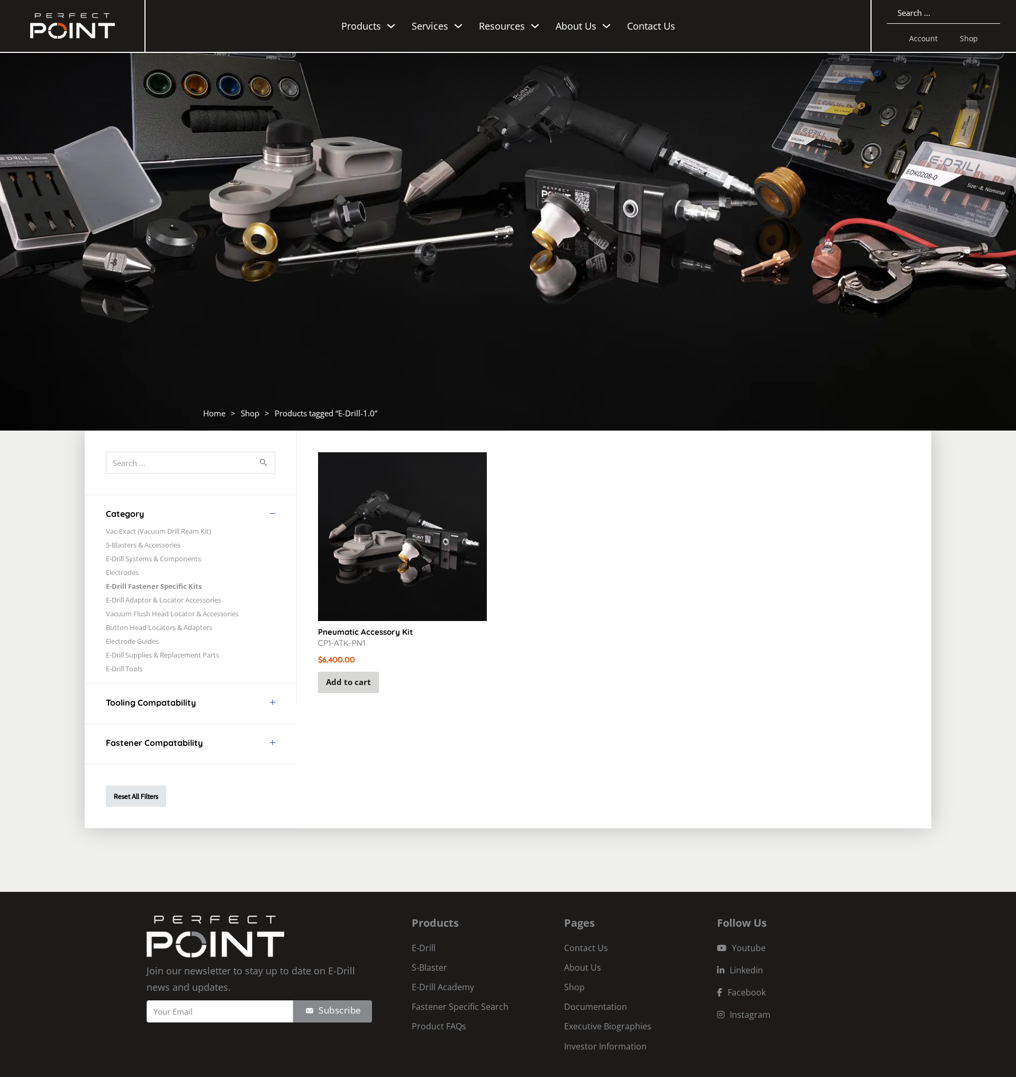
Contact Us (651, 26)
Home (214, 413)
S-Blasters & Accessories (143, 545)
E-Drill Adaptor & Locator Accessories (163, 600)
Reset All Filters (136, 796)
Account (923, 38)
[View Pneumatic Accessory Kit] (402, 536)
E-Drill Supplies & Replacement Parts (162, 655)
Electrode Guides (132, 641)
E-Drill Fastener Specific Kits (154, 586)
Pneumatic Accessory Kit (365, 632)
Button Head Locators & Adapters (159, 627)
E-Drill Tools (124, 668)
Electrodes (122, 572)
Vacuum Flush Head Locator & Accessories (172, 613)
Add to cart (348, 682)
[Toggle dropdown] (391, 26)
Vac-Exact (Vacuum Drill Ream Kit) (158, 531)
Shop (969, 38)
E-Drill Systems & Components (153, 558)
